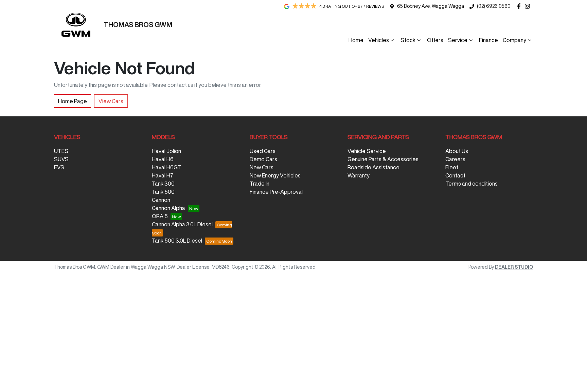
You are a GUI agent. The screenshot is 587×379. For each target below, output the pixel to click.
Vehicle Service (367, 151)
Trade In (259, 183)
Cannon (161, 200)
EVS (59, 167)
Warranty (359, 175)
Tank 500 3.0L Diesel (177, 240)
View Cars (111, 101)
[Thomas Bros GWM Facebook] (520, 6)
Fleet (451, 167)
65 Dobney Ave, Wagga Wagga (430, 6)
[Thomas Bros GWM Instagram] (528, 6)
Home (356, 40)
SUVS (61, 159)
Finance (488, 40)
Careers (455, 159)
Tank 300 (163, 183)
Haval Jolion (166, 151)
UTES (61, 151)
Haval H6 (163, 159)
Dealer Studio (514, 267)
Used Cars (262, 151)
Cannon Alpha (168, 208)
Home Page (72, 101)
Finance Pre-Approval (276, 191)
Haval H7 (162, 175)
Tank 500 (163, 191)
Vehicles (378, 40)
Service (457, 40)
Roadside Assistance (373, 167)
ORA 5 (160, 216)
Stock (408, 40)
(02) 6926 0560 (494, 6)
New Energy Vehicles (275, 175)
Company (514, 40)
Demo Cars (263, 159)
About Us (456, 151)
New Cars (261, 167)
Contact (455, 175)
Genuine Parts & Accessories (383, 159)
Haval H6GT (166, 167)
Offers (435, 40)
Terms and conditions (471, 183)
